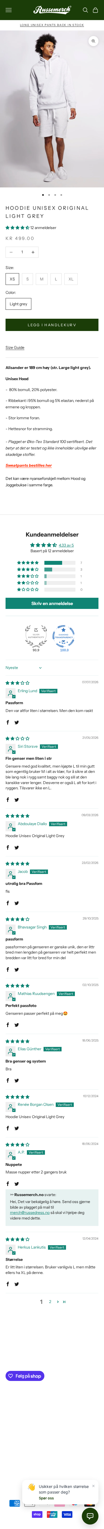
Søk (9, 1405)
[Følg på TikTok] (23, 1469)
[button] (18, 227)
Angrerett (14, 1442)
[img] (17, 682)
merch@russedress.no (30, 1212)
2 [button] (50, 1301)
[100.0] (63, 636)
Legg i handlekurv (52, 325)
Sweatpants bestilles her (29, 465)
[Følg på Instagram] (8, 1469)
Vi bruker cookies (20, 1433)
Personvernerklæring (24, 1423)
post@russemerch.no (51, 1350)
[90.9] (36, 636)
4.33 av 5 (66, 545)
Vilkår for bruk (18, 1414)
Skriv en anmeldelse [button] (52, 603)
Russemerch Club (21, 1451)
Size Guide (15, 347)
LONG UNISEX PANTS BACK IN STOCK (52, 25)
